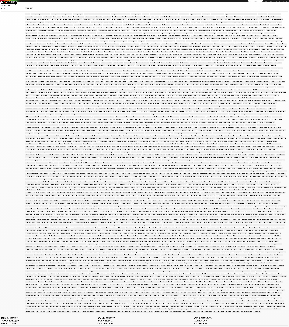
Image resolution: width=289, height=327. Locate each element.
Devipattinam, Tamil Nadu (276, 79)
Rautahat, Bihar (29, 246)
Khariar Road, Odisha (76, 149)
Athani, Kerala (51, 30)
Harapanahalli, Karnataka (55, 108)
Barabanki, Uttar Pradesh (187, 38)
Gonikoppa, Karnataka (98, 100)
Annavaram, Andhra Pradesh (178, 24)
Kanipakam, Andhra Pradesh (165, 135)
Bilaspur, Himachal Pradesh (267, 52)
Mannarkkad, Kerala (207, 179)
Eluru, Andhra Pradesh (102, 89)
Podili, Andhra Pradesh (31, 230)
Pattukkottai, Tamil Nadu (46, 222)
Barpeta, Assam (158, 41)
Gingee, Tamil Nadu (145, 98)
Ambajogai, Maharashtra (229, 19)
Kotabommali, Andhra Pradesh (118, 157)
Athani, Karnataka (59, 30)
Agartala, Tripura (206, 14)
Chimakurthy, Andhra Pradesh (189, 68)
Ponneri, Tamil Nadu (150, 230)
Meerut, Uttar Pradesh (88, 184)
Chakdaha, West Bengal (98, 60)
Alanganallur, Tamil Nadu (174, 16)
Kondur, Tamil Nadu (179, 154)
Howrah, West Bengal (105, 114)
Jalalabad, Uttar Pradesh (203, 119)
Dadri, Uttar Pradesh (186, 73)
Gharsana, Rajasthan (40, 98)
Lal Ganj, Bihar (81, 168)
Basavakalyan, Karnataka (238, 41)
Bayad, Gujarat (106, 43)
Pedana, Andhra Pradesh (167, 222)
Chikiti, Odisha (130, 68)
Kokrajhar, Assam (243, 152)
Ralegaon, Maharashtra (106, 241)
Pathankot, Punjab (236, 219)
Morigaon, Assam (194, 187)
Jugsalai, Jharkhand (56, 127)
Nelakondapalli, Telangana (225, 203)
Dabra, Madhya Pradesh (161, 73)
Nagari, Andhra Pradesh (97, 195)
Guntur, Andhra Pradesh (203, 103)
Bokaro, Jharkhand (187, 54)
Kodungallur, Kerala (201, 152)
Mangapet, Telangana (137, 179)
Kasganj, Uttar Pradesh (211, 141)
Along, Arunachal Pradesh (88, 19)
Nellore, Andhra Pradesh (264, 203)
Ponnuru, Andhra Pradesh (174, 230)
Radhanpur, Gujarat (144, 236)
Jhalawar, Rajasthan (145, 125)
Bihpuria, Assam (164, 52)
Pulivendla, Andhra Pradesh (163, 233)
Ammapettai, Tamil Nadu (96, 22)
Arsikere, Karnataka (135, 27)
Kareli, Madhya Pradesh (229, 138)
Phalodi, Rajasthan (39, 227)
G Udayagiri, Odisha (242, 100)
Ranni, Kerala (208, 244)
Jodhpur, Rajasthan (212, 125)
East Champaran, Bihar (31, 89)
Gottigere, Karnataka (186, 100)
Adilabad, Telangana (136, 14)
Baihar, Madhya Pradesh (269, 33)
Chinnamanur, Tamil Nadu (264, 68)
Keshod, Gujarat (90, 146)
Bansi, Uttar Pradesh (104, 38)
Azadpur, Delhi (41, 33)
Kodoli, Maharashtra (165, 152)
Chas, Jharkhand (193, 62)
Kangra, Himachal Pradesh (129, 135)
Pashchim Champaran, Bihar (157, 219)
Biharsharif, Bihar (156, 52)
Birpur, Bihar (66, 54)
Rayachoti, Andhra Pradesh (72, 246)
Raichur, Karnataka (237, 236)
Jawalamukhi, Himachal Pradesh (33, 125)
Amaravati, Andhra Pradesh (171, 19)
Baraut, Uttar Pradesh (246, 38)
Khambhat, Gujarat (189, 146)
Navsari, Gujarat (95, 203)
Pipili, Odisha (165, 227)
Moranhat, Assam (164, 187)
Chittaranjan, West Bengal (173, 70)
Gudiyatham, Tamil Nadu (31, 103)
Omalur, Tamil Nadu (193, 208)
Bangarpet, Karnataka (42, 38)
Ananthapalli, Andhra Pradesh (237, 22)
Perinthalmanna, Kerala (181, 225)
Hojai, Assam (202, 111)
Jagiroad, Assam (79, 119)
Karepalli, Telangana (255, 138)
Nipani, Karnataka (249, 206)
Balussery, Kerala (220, 35)
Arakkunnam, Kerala (253, 24)
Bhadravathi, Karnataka (174, 46)
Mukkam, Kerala (135, 190)
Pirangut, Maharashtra (186, 227)
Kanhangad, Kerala (140, 135)
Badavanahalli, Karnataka (77, 33)
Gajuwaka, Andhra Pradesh (240, 92)
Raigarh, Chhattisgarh (258, 236)
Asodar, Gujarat (258, 27)
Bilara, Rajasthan (244, 52)
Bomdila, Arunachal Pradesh (209, 54)
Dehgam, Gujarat (48, 79)
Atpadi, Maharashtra (81, 30)
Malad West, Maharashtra (259, 173)
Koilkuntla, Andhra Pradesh (225, 152)
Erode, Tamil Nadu (152, 89)
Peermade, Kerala (248, 222)
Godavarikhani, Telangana (229, 98)
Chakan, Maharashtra (87, 60)
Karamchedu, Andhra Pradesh (164, 138)
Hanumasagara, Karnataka (31, 108)
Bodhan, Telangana (144, 54)
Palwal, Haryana (103, 214)
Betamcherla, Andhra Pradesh (100, 46)
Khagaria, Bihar (107, 146)
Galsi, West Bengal (265, 92)
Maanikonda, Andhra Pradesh (64, 171)
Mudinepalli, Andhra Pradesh (89, 190)
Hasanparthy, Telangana (207, 108)
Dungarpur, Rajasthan (249, 87)
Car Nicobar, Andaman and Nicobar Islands (35, 60)
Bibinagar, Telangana (98, 52)
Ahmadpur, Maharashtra (241, 14)
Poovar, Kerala (210, 230)
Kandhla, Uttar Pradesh (67, 135)
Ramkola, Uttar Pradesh (262, 241)
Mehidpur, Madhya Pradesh (100, 184)
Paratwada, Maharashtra (265, 217)
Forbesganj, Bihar (114, 92)
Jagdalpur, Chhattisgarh (31, 119)
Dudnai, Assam (207, 87)
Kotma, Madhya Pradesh (274, 157)
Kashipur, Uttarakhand (222, 141)
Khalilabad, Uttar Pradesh (167, 146)
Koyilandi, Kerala (141, 160)
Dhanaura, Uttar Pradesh (88, 81)
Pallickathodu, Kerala (50, 214)
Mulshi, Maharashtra (223, 190)
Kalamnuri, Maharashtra (103, 130)
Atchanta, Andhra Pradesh (31, 30)
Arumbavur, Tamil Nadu (159, 27)
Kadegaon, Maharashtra (128, 127)
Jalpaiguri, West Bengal (31, 122)
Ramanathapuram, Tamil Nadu (168, 241)
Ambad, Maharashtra (190, 19)
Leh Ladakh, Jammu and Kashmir (170, 168)
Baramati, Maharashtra (200, 38)
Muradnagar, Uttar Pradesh (82, 192)
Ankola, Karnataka (166, 24)
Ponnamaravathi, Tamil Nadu (138, 230)
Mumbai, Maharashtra (256, 190)
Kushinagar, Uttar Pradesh (177, 165)
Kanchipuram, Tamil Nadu (31, 135)
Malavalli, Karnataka (281, 173)
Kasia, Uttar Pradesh (232, 141)
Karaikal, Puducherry (127, 138)
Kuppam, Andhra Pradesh (76, 165)
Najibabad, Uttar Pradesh (243, 195)
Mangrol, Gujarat (147, 179)
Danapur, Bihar (41, 76)
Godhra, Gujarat (249, 98)
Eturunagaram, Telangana (195, 89)
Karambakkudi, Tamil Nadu (151, 138)
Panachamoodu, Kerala (162, 214)
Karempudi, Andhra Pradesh (242, 138)
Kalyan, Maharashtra (74, 133)
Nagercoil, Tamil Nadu (170, 195)
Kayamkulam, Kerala (246, 144)
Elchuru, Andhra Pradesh (89, 89)
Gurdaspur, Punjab (237, 103)
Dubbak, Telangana (197, 87)
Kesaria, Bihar (83, 146)
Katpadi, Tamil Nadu (87, 144)
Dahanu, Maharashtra (197, 73)
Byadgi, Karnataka (243, 57)
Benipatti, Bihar (29, 46)
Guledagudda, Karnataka (128, 103)
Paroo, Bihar (131, 219)
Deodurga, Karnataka (94, 79)
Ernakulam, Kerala (143, 89)
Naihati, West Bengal (220, 195)
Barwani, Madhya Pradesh (226, 41)
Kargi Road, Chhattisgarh (266, 138)
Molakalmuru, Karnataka (129, 187)
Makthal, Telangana (231, 173)
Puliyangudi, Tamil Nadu (176, 233)
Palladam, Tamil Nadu (39, 214)
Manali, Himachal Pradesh (153, 176)
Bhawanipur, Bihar (85, 49)
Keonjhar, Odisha (50, 146)
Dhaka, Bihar (41, 81)
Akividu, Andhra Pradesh (105, 16)
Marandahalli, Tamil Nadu (31, 181)
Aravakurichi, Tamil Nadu (69, 27)
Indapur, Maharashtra (88, 116)
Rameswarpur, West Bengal (216, 241)
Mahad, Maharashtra (80, 173)
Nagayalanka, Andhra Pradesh (132, 195)
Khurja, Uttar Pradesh (229, 149)
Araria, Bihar (59, 27)
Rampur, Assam (82, 244)
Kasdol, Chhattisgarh (199, 141)
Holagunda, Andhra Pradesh (213, 111)
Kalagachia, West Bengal (69, 130)
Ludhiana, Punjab (41, 171)
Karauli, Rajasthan (219, 138)
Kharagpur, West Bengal (51, 149)
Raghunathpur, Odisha (184, 236)
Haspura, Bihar (242, 108)
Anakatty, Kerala (169, 22)
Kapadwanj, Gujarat (79, 138)
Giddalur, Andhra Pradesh (134, 98)
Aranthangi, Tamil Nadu (50, 27)
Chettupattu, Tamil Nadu (198, 65)
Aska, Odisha (250, 27)
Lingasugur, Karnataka (200, 168)
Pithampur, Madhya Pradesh (226, 227)
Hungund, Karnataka (155, 114)
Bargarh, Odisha (40, 41)
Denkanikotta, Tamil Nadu (82, 79)
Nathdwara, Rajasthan (276, 200)
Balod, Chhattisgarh (162, 35)
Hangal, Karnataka (242, 106)
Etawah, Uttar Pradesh (173, 89)
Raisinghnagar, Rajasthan (84, 238)
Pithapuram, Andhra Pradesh (240, 227)
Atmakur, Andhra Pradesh (70, 30)
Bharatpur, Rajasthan (261, 46)
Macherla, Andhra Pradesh (78, 171)
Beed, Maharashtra (144, 43)
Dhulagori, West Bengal (128, 84)
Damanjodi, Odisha (262, 73)
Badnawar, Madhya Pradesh (112, 33)
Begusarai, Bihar (164, 43)
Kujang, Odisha (106, 162)
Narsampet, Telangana (158, 200)
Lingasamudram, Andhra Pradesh (186, 168)
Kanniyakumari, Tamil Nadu (32, 138)
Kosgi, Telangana (74, 157)
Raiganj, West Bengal (247, 236)
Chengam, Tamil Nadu (44, 65)
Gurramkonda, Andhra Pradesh (259, 103)
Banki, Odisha (74, 38)
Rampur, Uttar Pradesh (72, 244)
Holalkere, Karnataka (225, 111)
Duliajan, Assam (214, 87)
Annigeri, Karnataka (190, 24)
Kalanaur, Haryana (114, 130)
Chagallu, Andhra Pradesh (75, 60)
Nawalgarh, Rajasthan (126, 203)
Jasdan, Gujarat (243, 122)
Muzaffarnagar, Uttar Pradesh (207, 192)
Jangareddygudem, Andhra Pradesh (179, 122)
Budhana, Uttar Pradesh (94, 57)
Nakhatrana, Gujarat (267, 195)
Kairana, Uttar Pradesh (253, 127)
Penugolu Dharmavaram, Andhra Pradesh (59, 225)
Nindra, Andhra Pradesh (238, 206)
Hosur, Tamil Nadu (95, 114)
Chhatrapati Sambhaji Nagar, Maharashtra (266, 65)
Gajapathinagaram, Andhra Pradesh (200, 92)
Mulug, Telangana (246, 190)
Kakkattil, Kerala (51, 130)
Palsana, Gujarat (84, 214)
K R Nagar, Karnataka (30, 162)
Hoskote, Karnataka (85, 114)
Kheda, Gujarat (151, 149)
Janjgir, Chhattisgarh (193, 122)
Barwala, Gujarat (215, 41)
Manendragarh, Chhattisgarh (64, 179)
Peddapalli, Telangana (223, 222)
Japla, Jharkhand (234, 122)
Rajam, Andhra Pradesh (142, 238)
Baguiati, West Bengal (222, 33)
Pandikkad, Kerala (44, 217)
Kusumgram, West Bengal (214, 165)
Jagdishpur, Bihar (41, 119)
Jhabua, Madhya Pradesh (118, 125)
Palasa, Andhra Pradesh (237, 211)
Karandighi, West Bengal (178, 138)
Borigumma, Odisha (266, 54)
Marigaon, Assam (88, 181)
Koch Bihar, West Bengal (107, 152)
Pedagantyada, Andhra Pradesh (138, 222)
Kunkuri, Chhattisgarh (275, 162)
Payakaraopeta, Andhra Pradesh (81, 222)
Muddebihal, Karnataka (31, 190)
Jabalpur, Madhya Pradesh (212, 116)
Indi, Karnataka (98, 116)
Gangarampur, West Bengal (136, 95)
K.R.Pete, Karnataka (53, 162)
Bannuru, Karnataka (94, 38)
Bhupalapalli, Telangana (50, 52)
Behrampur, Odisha (174, 43)
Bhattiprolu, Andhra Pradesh (41, 49)
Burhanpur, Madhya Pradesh (196, 57)
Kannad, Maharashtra (241, 135)
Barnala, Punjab (141, 41)
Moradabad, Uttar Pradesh (153, 187)
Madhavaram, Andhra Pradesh (167, 171)
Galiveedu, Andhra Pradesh (253, 92)
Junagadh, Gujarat (65, 127)
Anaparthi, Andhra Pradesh (265, 22)
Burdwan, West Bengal (183, 57)
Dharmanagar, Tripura (237, 81)
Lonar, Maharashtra (232, 168)
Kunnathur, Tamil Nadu (65, 165)
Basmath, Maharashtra (30, 43)
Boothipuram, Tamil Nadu (254, 54)
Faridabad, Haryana (239, 89)
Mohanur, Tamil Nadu (91, 187)
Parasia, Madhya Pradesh (253, 217)
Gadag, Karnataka (123, 92)
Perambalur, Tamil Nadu (114, 225)
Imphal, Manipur (78, 116)
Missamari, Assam (275, 184)
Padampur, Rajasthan (269, 208)
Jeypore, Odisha (108, 125)
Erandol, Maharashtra (122, 89)
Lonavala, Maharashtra (243, 168)
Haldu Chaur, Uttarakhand (142, 106)
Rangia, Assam (154, 244)
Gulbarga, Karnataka (116, 103)
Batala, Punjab (71, 43)
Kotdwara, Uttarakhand (146, 157)
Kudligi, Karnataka (98, 162)
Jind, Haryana (194, 125)
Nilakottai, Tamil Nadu (175, 206)
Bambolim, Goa (228, 35)
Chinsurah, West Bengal (31, 70)
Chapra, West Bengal (155, 62)
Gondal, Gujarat (77, 100)
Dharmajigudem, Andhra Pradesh (223, 81)
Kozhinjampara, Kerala (188, 160)
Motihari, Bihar (241, 187)
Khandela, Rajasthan (256, 146)
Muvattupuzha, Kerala (195, 192)
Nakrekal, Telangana (30, 198)
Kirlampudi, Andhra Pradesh (32, 152)
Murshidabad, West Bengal (137, 192)
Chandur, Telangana (95, 62)
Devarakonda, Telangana (204, 79)
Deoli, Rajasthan (124, 79)
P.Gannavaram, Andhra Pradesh (278, 225)
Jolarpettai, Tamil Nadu (250, 125)
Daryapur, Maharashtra (173, 76)
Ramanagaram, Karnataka (154, 241)
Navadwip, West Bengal (60, 203)
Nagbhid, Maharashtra (146, 195)
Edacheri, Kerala (40, 89)
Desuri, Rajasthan (156, 79)
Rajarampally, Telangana (195, 238)
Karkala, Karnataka (77, 141)
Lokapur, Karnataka (222, 168)
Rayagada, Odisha (97, 246)
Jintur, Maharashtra (202, 125)
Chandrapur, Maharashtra (83, 62)
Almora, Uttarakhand (76, 19)
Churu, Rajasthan (274, 70)
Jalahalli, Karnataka (169, 119)
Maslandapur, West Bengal (155, 181)
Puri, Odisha (28, 236)
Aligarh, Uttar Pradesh (249, 16)
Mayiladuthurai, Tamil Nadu (275, 181)
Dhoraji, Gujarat (99, 84)
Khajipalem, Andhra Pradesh (140, 146)
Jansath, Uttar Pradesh (213, 122)
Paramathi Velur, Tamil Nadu (227, 217)
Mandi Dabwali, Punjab (255, 176)
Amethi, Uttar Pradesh (60, 22)
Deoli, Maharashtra (115, 79)
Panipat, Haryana (95, 217)
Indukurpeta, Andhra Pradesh (121, 116)
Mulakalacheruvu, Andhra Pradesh (179, 190)
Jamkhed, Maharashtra (75, 122)
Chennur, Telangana (88, 65)
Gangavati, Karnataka (148, 95)
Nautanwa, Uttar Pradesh (47, 203)
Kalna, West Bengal (273, 130)
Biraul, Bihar (37, 54)
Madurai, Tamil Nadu (282, 171)
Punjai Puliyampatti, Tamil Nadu (239, 233)
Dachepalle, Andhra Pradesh (174, 73)
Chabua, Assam (49, 60)
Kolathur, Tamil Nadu (30, 154)
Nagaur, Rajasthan (120, 195)
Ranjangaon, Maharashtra (197, 244)
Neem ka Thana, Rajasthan (187, 203)
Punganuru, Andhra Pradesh (225, 233)
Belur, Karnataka (260, 43)
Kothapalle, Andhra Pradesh (209, 157)
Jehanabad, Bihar (71, 125)
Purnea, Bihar (35, 236)
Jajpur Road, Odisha (147, 119)
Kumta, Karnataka (190, 162)
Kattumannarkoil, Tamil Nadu (147, 144)
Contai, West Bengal (42, 73)
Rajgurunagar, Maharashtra (267, 238)
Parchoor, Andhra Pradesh (43, 219)
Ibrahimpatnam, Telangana (263, 114)
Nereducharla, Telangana (64, 206)
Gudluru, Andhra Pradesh (58, 103)
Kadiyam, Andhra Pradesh (171, 127)
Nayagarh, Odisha (157, 203)
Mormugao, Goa (212, 187)
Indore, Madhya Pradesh (108, 116)
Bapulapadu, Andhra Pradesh (174, 38)
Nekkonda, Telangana (213, 203)
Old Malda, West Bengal (166, 208)
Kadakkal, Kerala (93, 127)
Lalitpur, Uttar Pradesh (101, 168)
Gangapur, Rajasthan (112, 95)
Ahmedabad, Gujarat (252, 14)
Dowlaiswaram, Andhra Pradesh (155, 87)
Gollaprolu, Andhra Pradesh (55, 100)
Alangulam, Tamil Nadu (210, 16)
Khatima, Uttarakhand (132, 149)
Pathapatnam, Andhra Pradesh (248, 219)
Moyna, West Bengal (268, 187)
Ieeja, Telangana (69, 116)
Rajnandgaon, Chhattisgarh (45, 241)
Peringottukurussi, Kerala (168, 225)
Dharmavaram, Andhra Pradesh (263, 81)
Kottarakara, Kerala (56, 160)
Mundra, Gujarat (50, 192)
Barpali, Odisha (149, 41)
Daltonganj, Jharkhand (231, 73)
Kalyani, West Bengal (100, 133)
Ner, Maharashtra (44, 206)
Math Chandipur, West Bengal (191, 181)
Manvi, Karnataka (252, 179)
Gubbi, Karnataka (222, 100)
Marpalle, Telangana (122, 181)
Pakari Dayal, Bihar (96, 211)
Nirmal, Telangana (282, 206)
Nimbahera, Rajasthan (215, 206)
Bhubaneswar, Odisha (279, 49)
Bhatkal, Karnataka (30, 49)
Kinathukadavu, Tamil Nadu (252, 149)
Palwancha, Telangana (113, 214)
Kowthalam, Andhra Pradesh (129, 160)
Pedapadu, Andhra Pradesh (197, 222)
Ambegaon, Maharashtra (265, 19)
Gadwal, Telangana (186, 92)
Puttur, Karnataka (88, 236)
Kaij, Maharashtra (230, 127)
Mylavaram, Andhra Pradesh (245, 192)
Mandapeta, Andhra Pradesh (229, 176)
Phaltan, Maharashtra (49, 227)
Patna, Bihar (28, 222)
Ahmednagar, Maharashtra (274, 14)
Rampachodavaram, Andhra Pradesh (58, 244)
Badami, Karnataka (66, 33)
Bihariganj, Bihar (147, 52)
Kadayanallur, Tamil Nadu (116, 127)
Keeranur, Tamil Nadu (267, 144)
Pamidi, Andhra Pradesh (138, 214)
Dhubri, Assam (118, 84)
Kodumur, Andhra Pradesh (189, 152)
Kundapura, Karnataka (226, 162)
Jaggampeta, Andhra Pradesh (67, 119)
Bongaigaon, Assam (243, 54)
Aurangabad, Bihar (193, 30)
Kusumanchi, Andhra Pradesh (200, 165)
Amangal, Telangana (158, 19)
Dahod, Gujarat (207, 73)
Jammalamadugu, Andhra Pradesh (88, 122)
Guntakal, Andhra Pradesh (190, 103)
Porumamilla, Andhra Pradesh (250, 230)
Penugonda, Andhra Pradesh (76, 225)
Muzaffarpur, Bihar (220, 192)
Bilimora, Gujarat (29, 54)
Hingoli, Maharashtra (143, 111)
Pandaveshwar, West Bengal (237, 214)
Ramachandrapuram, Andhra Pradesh (138, 241)
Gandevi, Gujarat (44, 95)
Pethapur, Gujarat (257, 225)
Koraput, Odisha (260, 154)
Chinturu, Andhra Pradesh (69, 70)
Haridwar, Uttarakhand (100, 108)
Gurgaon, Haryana (247, 103)
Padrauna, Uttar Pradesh (51, 211)
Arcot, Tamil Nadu (80, 27)
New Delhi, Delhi (75, 206)
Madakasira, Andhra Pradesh (107, 171)
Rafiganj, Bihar (166, 236)
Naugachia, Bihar (37, 203)
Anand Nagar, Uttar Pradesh (223, 22)
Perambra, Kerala (125, 225)
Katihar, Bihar (67, 144)
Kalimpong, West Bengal (185, 130)
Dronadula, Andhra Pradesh (186, 87)
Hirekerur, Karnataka (169, 111)
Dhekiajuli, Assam (50, 84)
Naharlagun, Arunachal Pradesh (194, 195)
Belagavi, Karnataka (184, 43)
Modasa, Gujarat (41, 187)
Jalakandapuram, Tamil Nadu (181, 119)
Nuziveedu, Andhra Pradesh (140, 208)
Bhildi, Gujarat (129, 49)
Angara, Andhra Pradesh (108, 24)
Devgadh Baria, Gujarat (254, 79)
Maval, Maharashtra (244, 181)
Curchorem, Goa (134, 73)
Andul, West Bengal (79, 24)
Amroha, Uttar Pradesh (137, 22)
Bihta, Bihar (172, 52)
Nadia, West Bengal (30, 195)
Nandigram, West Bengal (222, 198)
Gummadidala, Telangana (141, 103)
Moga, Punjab (50, 187)
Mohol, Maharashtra (102, 187)
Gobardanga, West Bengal (181, 98)
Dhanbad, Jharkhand (99, 81)
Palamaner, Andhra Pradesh (181, 211)
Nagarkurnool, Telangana (109, 195)
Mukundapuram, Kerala (165, 190)
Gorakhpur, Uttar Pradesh (154, 100)
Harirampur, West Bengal (153, 108)
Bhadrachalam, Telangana (152, 46)
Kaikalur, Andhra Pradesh (241, 127)
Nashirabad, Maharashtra (243, 200)
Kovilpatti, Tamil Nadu (105, 160)
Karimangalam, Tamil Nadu (280, 138)
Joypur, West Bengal (45, 127)
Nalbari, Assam (39, 198)
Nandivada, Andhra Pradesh (250, 198)
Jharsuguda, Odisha (174, 125)
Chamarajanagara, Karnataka (193, 60)
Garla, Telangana (235, 95)
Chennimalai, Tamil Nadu (76, 65)
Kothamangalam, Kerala (196, 157)
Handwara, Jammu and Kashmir (230, 106)
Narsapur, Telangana (181, 200)
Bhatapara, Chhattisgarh (281, 46)
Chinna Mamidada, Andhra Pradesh (233, 68)
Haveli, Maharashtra (43, 111)
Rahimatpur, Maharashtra (206, 236)
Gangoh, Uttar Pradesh (160, 95)
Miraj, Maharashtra (241, 184)
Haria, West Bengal (90, 108)
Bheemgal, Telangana (95, 49)
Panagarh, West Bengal (174, 214)
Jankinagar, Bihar (202, 122)
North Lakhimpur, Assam (103, 208)
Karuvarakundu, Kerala (154, 141)
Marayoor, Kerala (42, 181)
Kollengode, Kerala (110, 154)
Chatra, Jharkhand (202, 62)
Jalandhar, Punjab (214, 119)
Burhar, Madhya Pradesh (209, 57)
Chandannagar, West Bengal (218, 60)
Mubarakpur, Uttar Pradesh (280, 187)
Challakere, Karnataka (167, 60)
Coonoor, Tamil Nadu (66, 73)
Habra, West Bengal (89, 106)
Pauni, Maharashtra (58, 222)
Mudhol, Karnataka (41, 190)
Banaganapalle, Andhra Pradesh (253, 35)
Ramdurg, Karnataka (204, 241)
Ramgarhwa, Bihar (251, 241)
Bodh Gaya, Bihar (153, 54)
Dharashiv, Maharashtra (172, 81)
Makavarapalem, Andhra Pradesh (207, 173)
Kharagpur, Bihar (40, 149)
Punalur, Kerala (204, 233)
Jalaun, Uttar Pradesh (224, 119)
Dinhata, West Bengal (255, 84)
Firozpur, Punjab (104, 92)
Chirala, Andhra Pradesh (116, 70)
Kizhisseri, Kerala (78, 152)
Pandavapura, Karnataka (224, 214)
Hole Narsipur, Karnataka (237, 111)
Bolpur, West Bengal (197, 54)
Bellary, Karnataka (218, 43)
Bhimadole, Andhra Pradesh (159, 49)
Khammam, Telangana (211, 146)
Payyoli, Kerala (103, 222)
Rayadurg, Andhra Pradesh (86, 246)
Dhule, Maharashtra (139, 84)
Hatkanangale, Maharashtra (32, 111)
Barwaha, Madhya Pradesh (204, 41)
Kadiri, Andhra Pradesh (159, 127)
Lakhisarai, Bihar (277, 165)
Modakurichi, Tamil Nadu (31, 187)
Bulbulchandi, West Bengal (129, 57)
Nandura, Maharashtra (262, 198)
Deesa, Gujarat (29, 79)
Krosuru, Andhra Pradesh (42, 162)
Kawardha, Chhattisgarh (235, 144)
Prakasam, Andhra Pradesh (32, 233)
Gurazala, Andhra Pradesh (226, 103)
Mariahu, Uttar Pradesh (70, 181)
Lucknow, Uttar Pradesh (31, 171)
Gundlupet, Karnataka (178, 103)
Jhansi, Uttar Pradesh (164, 125)
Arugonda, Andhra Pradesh (147, 27)
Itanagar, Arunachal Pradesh (186, 116)
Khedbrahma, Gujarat (161, 149)
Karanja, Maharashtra (190, 138)
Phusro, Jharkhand (75, 227)
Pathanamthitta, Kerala (214, 219)
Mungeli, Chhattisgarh (60, 192)
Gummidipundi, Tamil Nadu (154, 103)
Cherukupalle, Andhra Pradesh (164, 65)
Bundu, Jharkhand (160, 57)
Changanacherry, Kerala (106, 62)
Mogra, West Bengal (72, 187)
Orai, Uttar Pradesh (225, 208)
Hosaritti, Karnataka (40, 114)
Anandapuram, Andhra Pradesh (208, 22)
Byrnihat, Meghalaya (262, 57)
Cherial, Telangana (121, 65)
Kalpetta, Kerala (29, 133)
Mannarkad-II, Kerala (197, 179)
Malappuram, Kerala (270, 173)
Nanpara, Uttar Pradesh (55, 200)
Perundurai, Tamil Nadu (247, 225)
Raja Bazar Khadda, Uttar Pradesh (99, 238)
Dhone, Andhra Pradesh (88, 84)
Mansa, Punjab (225, 179)
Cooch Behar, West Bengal (54, 73)
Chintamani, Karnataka (57, 70)
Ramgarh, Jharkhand (241, 241)
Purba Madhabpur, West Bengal (274, 233)
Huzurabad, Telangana (211, 114)
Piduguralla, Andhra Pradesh (87, 227)
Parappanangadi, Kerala (240, 217)
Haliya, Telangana (165, 106)
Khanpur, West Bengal (30, 149)
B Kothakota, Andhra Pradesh (102, 54)
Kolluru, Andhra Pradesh (121, 154)
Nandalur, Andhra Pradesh (157, 198)
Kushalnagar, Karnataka (164, 165)
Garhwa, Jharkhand (216, 95)
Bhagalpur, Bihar (197, 46)
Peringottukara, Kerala (156, 225)
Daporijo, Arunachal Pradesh (92, 76)
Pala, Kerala (113, 211)
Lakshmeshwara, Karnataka (59, 168)
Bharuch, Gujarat (270, 46)
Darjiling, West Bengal (115, 76)
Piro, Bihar (203, 227)
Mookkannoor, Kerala (141, 187)
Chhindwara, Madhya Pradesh (58, 68)
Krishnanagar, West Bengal (264, 160)
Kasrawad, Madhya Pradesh (259, 141)
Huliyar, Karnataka (135, 114)
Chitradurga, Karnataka (161, 70)
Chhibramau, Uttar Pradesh (44, 68)
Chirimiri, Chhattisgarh (149, 70)
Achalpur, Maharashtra (66, 14)
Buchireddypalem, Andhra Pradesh (68, 57)
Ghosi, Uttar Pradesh (107, 98)
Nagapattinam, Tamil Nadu (71, 195)
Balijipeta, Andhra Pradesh (140, 35)
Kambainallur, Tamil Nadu (196, 133)
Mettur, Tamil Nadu (206, 184)
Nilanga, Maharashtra (194, 206)
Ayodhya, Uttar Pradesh (271, 30)
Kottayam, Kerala (66, 160)
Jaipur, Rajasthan (119, 119)
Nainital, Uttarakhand (231, 195)
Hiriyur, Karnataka (180, 111)
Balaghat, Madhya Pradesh (76, 35)
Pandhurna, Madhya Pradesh (32, 217)
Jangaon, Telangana (165, 122)
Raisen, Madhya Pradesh (72, 238)
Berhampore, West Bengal (61, 46)
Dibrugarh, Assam (194, 84)
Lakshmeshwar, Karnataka (45, 168)
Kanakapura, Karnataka (260, 133)
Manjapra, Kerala (156, 179)
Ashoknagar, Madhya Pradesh (206, 27)
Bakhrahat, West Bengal (63, 35)
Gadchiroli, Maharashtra (148, 92)
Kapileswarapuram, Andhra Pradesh (93, 138)
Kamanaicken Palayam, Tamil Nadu (153, 133)
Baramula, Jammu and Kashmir (213, 38)
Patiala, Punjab (282, 219)
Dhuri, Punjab (170, 84)
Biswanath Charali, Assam (88, 54)
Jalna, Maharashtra (269, 119)
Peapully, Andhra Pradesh (113, 222)
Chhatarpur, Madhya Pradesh (249, 65)
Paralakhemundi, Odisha (202, 217)
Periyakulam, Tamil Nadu (192, 225)
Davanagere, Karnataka (265, 76)
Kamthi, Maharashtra (237, 133)
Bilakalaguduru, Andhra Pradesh (232, 52)
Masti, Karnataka (166, 181)
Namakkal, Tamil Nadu (98, 198)
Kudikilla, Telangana (87, 162)
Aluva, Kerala (99, 19)
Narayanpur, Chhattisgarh (126, 200)
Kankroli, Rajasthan (231, 135)
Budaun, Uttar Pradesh (83, 57)
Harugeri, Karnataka (186, 108)
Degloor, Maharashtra (38, 79)
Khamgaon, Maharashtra (199, 146)
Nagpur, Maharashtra (180, 195)
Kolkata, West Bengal (71, 154)
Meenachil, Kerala (77, 184)
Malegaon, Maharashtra (53, 176)
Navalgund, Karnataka (72, 203)
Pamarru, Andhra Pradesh (125, 214)
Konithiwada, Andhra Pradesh (192, 154)
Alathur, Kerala (229, 16)
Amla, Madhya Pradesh (85, 22)
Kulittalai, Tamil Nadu (137, 162)
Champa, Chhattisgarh (206, 60)
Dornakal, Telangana (141, 87)
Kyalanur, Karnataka (247, 165)
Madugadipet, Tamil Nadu (256, 171)
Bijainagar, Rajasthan (180, 52)
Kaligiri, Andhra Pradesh (160, 130)
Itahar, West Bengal (174, 116)
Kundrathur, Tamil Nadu (254, 162)
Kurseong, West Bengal (120, 165)
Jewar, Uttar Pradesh (98, 125)
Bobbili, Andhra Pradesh (124, 54)
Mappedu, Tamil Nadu (263, 179)
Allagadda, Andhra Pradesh (274, 16)
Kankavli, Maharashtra (196, 135)
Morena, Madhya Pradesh (183, 187)
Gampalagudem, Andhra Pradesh (278, 92)
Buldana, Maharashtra (142, 57)
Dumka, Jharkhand (224, 87)
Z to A (31, 8)
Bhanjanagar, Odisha (237, 46)
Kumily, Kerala (182, 162)
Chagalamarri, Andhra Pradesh (61, 60)
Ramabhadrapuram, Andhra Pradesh (121, 241)
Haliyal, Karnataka (175, 106)
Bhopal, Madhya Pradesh (267, 49)
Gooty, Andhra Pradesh (109, 100)
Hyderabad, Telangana (234, 114)
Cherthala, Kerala (151, 65)
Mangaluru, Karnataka (112, 179)
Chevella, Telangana (209, 65)
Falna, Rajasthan (229, 89)
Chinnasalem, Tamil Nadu (277, 68)
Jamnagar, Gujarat (127, 122)
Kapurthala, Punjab (107, 138)
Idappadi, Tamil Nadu (45, 116)
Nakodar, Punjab (277, 195)
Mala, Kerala (249, 173)
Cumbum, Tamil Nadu (103, 73)
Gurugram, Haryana (272, 103)
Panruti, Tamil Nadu (124, 217)
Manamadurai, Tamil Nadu (167, 176)
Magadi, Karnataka (44, 173)
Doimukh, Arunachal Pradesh (63, 87)
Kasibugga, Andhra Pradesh (245, 141)
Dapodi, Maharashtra (80, 76)
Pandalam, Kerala (214, 214)
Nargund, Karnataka (137, 200)
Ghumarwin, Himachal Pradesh (120, 98)
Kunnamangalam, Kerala (31, 165)
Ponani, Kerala (98, 230)
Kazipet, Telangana (257, 144)
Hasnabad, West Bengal (232, 108)
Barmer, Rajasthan (132, 41)
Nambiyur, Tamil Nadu (110, 198)
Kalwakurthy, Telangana (53, 133)
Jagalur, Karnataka (255, 116)
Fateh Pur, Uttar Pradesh (53, 92)
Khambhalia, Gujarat (178, 146)
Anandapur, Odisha (196, 22)
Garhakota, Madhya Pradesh (204, 95)
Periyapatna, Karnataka (205, 225)
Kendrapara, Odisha (41, 146)
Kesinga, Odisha (99, 146)
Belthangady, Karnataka (238, 43)
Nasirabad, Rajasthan (254, 200)
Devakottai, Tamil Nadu (192, 79)
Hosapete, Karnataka (30, 114)
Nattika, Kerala (29, 203)
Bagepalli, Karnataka (177, 33)
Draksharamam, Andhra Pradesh (171, 87)
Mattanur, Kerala (224, 181)
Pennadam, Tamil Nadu (31, 225)
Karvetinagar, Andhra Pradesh (167, 141)
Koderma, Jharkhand (155, 152)
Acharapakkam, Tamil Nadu (104, 14)
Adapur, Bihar (114, 14)
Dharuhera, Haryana (30, 84)
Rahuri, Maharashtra (218, 236)
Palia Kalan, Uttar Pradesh (268, 211)
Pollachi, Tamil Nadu (79, 230)
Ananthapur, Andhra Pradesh (251, 22)
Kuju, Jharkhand (115, 162)
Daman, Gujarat (241, 73)
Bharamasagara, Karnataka (249, 46)
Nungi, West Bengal (114, 208)
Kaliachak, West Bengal (124, 130)
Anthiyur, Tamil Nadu (210, 24)
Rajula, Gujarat (96, 241)
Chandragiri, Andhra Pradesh (56, 62)
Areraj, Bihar (88, 27)
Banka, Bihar (66, 38)
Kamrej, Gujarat (228, 133)
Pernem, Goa (226, 225)
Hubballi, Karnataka (116, 114)
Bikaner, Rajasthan (211, 52)
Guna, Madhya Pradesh (167, 103)
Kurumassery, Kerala (153, 165)
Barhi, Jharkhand (87, 41)
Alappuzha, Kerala (221, 16)
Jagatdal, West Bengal (265, 116)
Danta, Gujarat (71, 76)
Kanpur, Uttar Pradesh (52, 138)
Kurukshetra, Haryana (142, 165)
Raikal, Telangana (268, 236)
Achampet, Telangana (78, 14)
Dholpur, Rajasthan (78, 84)
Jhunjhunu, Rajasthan (184, 125)
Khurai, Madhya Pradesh (209, 149)
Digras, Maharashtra (214, 84)
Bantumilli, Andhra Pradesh (138, 38)
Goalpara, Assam (170, 98)
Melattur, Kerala (131, 184)
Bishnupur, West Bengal (76, 54)
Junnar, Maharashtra (84, 127)
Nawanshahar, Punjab (137, 203)
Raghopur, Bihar (174, 236)
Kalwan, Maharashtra (64, 133)
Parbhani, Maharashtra (31, 219)
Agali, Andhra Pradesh (184, 14)
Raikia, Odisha (277, 236)
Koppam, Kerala (251, 154)
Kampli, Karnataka (207, 133)
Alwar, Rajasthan (106, 19)
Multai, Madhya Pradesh (234, 190)
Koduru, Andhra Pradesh (212, 152)
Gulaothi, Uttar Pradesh (106, 103)
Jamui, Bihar (156, 122)
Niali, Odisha (128, 206)
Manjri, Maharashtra (174, 179)
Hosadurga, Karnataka (280, 111)
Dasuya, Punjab (202, 76)
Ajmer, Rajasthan (57, 16)
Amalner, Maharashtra (147, 19)
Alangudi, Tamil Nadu (198, 16)
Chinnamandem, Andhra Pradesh (250, 68)
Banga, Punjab (274, 35)
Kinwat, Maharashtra (273, 149)
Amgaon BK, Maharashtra (72, 22)
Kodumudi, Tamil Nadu (177, 152)
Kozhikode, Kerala (177, 160)
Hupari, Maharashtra (175, 114)
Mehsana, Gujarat (122, 184)
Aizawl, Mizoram (38, 16)
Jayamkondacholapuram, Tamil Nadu (49, 125)
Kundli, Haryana (244, 162)
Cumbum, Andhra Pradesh (115, 73)
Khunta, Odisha (199, 149)
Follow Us (277, 1)
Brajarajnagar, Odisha (54, 57)
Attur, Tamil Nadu (154, 30)
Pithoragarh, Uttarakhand (264, 227)
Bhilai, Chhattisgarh (121, 49)
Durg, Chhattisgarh (260, 87)
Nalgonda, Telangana (49, 198)
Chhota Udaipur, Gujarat (72, 68)
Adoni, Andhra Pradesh (155, 14)
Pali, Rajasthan (258, 211)
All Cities (28, 14)
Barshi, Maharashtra (180, 41)
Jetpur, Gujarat (89, 125)
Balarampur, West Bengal (97, 35)
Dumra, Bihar (232, 87)
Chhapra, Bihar (229, 65)
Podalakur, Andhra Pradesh (278, 227)
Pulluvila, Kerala (187, 233)
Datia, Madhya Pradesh (212, 76)
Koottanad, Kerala (211, 154)
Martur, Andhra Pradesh (134, 181)
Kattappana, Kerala (135, 144)
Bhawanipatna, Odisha (75, 49)
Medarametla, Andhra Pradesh (42, 184)
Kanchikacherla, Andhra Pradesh (273, 133)
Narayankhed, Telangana (113, 200)
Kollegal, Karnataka (100, 154)
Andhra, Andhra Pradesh (56, 24)
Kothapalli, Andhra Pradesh (223, 157)
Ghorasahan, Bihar (97, 98)
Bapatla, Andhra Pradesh (160, 38)
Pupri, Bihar (250, 233)
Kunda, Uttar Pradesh (214, 162)
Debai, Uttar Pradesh (277, 76)
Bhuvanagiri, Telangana (74, 52)
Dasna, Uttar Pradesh (192, 76)
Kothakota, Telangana (185, 157)
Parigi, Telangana (74, 219)
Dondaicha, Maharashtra (98, 87)
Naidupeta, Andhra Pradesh (209, 195)
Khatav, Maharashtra (121, 149)
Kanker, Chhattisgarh (206, 135)
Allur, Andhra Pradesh (57, 19)
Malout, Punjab (134, 176)
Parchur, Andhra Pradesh (55, 219)
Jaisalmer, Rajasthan (129, 119)
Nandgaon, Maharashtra (195, 198)
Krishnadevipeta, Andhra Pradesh (224, 160)
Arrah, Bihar (126, 27)
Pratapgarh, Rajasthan (65, 233)
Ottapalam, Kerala (248, 208)
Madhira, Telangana (189, 171)
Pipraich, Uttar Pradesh (175, 227)
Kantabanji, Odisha (63, 138)
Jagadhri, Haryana (246, 116)
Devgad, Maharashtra (242, 79)
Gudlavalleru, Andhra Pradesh (44, 103)
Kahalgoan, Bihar (221, 127)
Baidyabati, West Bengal (257, 33)
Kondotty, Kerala (170, 154)
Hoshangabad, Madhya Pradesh (62, 114)
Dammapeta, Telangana (273, 73)
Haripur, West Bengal (142, 108)
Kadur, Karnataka (202, 127)
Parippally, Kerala (104, 219)
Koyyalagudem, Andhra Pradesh (153, 160)
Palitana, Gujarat (29, 214)
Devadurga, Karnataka (180, 79)
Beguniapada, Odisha (155, 43)
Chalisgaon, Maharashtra (154, 60)
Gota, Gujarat (177, 100)
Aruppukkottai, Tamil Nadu (172, 27)
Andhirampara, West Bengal (43, 24)
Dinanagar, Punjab (234, 84)
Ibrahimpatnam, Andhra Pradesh (248, 114)
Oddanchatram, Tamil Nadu (154, 208)
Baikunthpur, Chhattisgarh (31, 35)
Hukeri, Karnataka (126, 114)
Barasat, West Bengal (235, 38)
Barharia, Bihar (68, 41)
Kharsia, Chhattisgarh (87, 149)
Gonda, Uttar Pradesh (67, 100)
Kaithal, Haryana (263, 127)
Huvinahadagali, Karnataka (198, 114)
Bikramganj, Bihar (220, 52)
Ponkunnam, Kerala (126, 230)
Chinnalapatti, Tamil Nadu (218, 68)
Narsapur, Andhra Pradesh (170, 200)
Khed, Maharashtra (142, 149)
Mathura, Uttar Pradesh (205, 181)
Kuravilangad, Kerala (96, 165)
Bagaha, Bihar (146, 33)
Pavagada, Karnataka (68, 222)
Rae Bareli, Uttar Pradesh (155, 236)
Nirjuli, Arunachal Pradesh (271, 206)
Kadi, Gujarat (138, 127)
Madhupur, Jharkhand (220, 171)
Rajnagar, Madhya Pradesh (31, 241)
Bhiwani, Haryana (218, 49)
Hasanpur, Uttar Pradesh (219, 108)
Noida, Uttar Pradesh (57, 208)
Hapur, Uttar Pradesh (43, 108)
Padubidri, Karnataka (62, 211)
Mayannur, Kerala (263, 181)
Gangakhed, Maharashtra (76, 95)
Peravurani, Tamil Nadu (145, 225)
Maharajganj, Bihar (103, 173)
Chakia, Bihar (108, 60)
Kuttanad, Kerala (225, 165)
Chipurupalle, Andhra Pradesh (93, 70)
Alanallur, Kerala (163, 16)
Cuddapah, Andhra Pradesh (91, 73)
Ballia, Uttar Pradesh (151, 35)
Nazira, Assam (165, 203)
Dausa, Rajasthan (242, 76)
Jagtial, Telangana (97, 119)
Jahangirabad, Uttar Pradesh (108, 119)
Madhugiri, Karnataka (209, 171)
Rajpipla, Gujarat (56, 241)
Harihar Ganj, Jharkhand (122, 108)
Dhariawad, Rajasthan (183, 81)
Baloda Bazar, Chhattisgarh (174, 35)
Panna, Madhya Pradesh (113, 217)
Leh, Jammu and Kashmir (156, 168)
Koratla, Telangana (281, 154)
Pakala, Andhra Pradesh (85, 211)
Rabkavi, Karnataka (121, 236)
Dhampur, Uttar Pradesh (64, 81)
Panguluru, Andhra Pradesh (84, 217)
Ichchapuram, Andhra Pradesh (32, 116)
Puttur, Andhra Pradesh (99, 236)
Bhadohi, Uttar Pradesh (140, 46)
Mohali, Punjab (82, 187)
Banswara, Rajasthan (125, 38)
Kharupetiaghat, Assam (99, 149)
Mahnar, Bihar (162, 173)
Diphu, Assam (265, 84)
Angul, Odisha (119, 24)
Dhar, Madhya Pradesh (132, 81)
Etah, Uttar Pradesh (162, 89)
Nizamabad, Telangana (31, 208)
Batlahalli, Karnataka (89, 43)
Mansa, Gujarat (233, 179)
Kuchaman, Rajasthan (63, 162)
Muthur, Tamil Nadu (184, 192)
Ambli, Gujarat (41, 22)
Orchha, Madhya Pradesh (236, 208)
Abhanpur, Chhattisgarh (36, 14)
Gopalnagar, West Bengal (130, 100)
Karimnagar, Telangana (40, 141)
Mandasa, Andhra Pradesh (243, 176)
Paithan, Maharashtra (73, 211)
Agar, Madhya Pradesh (195, 14)
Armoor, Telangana (118, 27)
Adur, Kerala (164, 14)
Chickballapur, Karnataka (84, 68)
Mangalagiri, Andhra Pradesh (78, 179)
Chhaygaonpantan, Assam (31, 68)
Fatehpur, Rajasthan (42, 92)
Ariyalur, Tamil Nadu (97, 27)
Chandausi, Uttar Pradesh (244, 60)
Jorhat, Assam (260, 125)
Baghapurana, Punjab (188, 33)
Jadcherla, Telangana (224, 116)
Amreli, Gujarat (118, 22)
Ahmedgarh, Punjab (262, 14)
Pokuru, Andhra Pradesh (54, 230)
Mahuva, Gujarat (186, 173)
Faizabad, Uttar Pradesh (207, 89)
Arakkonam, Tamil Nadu (242, 24)
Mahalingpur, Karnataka (92, 173)
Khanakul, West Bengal (223, 146)
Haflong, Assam (98, 106)
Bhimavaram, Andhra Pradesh (173, 49)
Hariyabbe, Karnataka (165, 108)
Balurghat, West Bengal (209, 35)
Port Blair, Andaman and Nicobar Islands (233, 230)
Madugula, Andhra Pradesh (270, 171)
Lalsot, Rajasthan (111, 168)
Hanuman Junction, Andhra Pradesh (268, 106)
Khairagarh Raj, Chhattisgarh (126, 146)
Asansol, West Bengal (193, 27)
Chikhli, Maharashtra (121, 68)
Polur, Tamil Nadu (89, 230)
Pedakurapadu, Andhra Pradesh (154, 222)
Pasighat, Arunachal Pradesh (171, 219)
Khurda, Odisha (219, 149)
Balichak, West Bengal (127, 35)
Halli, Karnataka (183, 106)
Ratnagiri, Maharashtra (276, 244)
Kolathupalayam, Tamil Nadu (278, 152)
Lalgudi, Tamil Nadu (90, 168)
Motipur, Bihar (259, 187)
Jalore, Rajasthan (278, 119)
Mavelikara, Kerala (254, 181)
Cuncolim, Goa (126, 73)
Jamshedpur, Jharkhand (138, 122)
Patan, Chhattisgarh (191, 219)
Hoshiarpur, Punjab (75, 114)
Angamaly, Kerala (98, 24)
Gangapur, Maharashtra (123, 95)
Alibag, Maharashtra (238, 16)
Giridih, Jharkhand (155, 98)
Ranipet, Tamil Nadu (186, 244)
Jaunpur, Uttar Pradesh (269, 122)
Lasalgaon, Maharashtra (134, 168)
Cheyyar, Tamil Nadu (220, 65)
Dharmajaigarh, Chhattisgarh (208, 81)
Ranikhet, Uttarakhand (175, 244)
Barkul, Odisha (124, 41)
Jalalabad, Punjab (193, 119)
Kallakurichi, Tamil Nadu (230, 130)
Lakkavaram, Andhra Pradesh (32, 168)
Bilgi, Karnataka (278, 52)
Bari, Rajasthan (95, 41)
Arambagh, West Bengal (276, 24)
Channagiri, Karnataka (118, 62)
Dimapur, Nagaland (224, 84)
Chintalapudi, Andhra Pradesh (44, 70)
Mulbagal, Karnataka (192, 190)
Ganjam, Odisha (178, 95)
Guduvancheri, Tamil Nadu (83, 103)
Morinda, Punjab (203, 187)
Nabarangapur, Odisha (280, 192)
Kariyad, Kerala (50, 141)
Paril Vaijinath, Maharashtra (93, 219)
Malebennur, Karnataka (41, 176)
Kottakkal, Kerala (47, 160)
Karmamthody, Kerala (102, 141)
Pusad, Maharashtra (55, 236)
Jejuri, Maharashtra (80, 125)
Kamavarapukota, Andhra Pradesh (181, 133)
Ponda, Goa (105, 230)
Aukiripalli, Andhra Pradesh (166, 30)
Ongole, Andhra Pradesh (204, 208)
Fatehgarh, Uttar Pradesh (269, 89)
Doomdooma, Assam (122, 87)
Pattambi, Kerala (36, 222)
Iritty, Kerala (154, 116)
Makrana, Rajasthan (221, 173)
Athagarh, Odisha (42, 30)
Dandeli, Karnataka (50, 76)
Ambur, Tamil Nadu (50, 22)
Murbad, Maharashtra (105, 192)
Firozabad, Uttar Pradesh (94, 92)
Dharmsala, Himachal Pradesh (278, 81)
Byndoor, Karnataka (252, 57)
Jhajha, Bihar (128, 125)
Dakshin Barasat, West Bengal (218, 73)
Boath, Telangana (114, 54)
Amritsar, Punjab (127, 22)
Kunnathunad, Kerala (53, 165)
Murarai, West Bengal (94, 192)
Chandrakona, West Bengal (71, 62)
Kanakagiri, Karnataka (248, 133)
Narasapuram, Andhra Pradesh (84, 200)
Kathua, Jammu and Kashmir (45, 144)
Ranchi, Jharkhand (121, 244)
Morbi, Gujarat (173, 187)
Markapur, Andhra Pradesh (111, 181)
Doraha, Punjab (132, 87)
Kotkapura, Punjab (263, 157)
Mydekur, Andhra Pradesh (231, 192)
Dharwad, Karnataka (40, 84)
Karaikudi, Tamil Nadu (138, 138)
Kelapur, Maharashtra (30, 146)
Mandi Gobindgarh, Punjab (268, 176)
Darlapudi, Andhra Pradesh (127, 76)
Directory (266, 1)
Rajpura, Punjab (77, 241)
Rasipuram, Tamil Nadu (229, 244)
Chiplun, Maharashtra (81, 70)
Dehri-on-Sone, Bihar (70, 79)
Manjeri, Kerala (165, 179)
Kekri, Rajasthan (277, 144)
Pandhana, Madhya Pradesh (251, 214)
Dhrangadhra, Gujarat (108, 84)
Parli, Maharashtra (123, 219)
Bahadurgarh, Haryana (233, 33)
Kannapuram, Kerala (266, 135)
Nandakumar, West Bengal (144, 198)
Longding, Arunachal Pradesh (255, 168)
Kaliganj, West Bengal (149, 130)
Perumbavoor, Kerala (235, 225)
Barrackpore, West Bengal (169, 41)
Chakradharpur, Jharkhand (118, 60)
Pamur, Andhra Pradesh (150, 214)
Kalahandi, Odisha (81, 130)
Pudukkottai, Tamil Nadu (116, 233)
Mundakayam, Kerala (30, 192)
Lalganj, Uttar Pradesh (71, 168)
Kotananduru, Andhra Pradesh (132, 157)
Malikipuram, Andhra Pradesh (76, 176)
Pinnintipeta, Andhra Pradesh (141, 227)
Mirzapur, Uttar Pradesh (264, 184)
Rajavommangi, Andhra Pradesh (221, 238)
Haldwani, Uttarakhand (155, 106)
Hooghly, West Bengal (269, 111)
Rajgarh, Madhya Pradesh (254, 238)
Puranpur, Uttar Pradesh (260, 233)
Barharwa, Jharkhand (77, 41)
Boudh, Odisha (45, 57)
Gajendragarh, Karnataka (226, 92)
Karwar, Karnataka (180, 141)
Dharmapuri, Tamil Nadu (249, 81)
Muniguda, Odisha (71, 192)
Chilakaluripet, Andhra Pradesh (167, 68)
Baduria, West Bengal (124, 33)
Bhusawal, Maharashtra (62, 52)
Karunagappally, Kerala (133, 141)
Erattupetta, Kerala (133, 89)
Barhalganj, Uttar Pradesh (58, 41)
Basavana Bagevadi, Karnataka (252, 41)
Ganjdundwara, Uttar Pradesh (189, 95)
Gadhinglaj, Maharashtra (160, 92)
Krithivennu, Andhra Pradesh (278, 160)
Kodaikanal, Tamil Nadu (136, 152)
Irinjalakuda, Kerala (146, 116)
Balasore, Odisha (108, 35)
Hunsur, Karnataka (165, 114)
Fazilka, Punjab (71, 92)
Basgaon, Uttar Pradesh (266, 41)
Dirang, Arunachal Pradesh (275, 84)
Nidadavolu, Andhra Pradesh (151, 206)
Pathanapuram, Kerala (225, 219)
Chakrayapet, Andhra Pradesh (131, 60)
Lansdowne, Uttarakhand (122, 168)
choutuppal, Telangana (264, 70)
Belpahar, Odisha (227, 43)
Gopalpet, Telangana (142, 100)
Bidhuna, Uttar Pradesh (137, 52)
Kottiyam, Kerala (82, 160)
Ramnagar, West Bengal (31, 244)
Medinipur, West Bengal (66, 184)
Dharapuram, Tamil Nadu (159, 81)
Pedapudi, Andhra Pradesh (210, 222)
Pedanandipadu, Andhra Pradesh (182, 222)
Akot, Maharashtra (146, 16)
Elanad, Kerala (79, 89)
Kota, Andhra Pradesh (96, 157)
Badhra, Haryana (100, 33)
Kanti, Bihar (71, 138)
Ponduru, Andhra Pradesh (115, 230)
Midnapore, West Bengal (229, 184)
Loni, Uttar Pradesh (268, 168)
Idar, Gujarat (54, 116)
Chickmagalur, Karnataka (96, 68)
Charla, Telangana (184, 62)
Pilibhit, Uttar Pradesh (120, 227)
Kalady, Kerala (59, 130)
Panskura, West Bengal (149, 217)
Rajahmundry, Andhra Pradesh (115, 238)
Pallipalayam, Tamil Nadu (62, 214)
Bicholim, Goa (118, 52)
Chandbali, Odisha (256, 60)
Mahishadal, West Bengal (151, 173)
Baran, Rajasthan (225, 38)
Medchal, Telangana (55, 184)
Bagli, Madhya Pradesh (200, 33)
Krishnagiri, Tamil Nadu (252, 160)
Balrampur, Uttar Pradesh (196, 35)
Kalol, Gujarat (282, 130)
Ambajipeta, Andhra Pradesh (216, 19)
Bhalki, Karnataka (215, 46)
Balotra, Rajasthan (186, 35)
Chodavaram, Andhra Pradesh (230, 70)
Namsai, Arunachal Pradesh (130, 198)
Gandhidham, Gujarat (54, 95)
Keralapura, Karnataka (61, 146)
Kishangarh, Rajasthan (53, 152)
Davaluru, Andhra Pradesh (253, 76)
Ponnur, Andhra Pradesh (162, 230)
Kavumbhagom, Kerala (224, 144)
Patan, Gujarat (182, 219)
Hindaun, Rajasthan (107, 111)
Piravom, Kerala (196, 227)
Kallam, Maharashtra (241, 130)
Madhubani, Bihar (199, 171)
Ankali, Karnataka (146, 24)
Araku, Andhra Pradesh (264, 24)
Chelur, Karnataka (278, 62)
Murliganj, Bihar (126, 192)
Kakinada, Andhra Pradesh (40, 130)
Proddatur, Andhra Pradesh (91, 233)
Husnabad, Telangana (186, 114)
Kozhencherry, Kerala (167, 160)
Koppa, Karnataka (233, 154)
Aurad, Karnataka (183, 30)
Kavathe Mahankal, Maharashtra (184, 144)
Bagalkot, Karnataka (155, 33)
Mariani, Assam (80, 181)
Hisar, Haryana (188, 111)
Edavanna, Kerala (57, 89)
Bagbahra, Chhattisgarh (166, 33)
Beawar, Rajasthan (135, 43)
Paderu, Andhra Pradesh (31, 211)
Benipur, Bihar (37, 46)
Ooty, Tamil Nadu (215, 208)
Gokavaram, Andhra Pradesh (32, 100)
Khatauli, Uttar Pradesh (110, 149)
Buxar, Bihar (234, 57)
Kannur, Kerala (42, 138)
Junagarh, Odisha (74, 127)
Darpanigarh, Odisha (139, 76)
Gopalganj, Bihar (119, 100)
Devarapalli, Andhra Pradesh (217, 79)
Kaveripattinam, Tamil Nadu (199, 144)
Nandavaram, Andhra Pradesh (171, 198)
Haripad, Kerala (132, 108)
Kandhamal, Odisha (56, 135)
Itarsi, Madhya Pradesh (199, 116)
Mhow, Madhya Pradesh (217, 184)
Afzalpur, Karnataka (173, 14)
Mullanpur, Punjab (214, 190)
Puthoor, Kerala (80, 236)
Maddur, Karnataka (144, 171)
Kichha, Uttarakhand (240, 149)
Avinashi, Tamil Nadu (244, 30)
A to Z (27, 8)
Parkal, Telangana (114, 219)
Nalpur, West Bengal (87, 198)
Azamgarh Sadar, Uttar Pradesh (53, 33)
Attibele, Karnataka (125, 30)
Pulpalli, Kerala (195, 233)
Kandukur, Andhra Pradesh (79, 135)
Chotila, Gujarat (254, 70)
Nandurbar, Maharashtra (274, 198)
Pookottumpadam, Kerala (199, 230)
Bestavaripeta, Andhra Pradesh (85, 46)
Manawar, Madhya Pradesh (204, 176)
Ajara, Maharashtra (48, 16)
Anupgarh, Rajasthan (220, 24)
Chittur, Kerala (219, 70)
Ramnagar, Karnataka (273, 241)
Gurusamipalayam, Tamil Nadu (32, 106)
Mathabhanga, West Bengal (177, 181)
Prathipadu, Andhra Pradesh (77, 233)
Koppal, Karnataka (242, 154)
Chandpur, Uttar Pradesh (43, 62)
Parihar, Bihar (82, 219)
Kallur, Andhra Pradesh (253, 130)
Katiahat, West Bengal (57, 144)
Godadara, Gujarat (218, 98)
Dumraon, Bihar (240, 87)
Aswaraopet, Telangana (280, 27)
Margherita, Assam (59, 181)
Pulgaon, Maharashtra (151, 233)
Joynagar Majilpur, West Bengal (33, 127)
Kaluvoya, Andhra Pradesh (40, 133)
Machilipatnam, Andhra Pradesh (93, 171)
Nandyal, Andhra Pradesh (31, 200)
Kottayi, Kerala (74, 160)
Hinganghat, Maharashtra (132, 111)
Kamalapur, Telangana (123, 133)
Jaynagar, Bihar (62, 125)
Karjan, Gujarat (58, 141)
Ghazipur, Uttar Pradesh (86, 98)
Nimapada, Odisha (205, 206)
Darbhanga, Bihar (104, 76)
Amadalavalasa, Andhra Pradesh (119, 19)
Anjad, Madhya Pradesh (129, 24)
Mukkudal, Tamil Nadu (145, 190)
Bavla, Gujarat (98, 43)
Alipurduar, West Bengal (261, 16)
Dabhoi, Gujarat (151, 73)
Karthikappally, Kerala (121, 141)
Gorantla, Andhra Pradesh (167, 100)
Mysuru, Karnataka (270, 192)
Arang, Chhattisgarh (30, 27)
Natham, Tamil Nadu (265, 200)
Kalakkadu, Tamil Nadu (91, 130)
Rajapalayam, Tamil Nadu (183, 238)
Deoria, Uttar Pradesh (146, 79)
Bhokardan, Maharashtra (254, 49)
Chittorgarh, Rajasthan (209, 70)
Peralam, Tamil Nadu (103, 225)
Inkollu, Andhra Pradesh (135, 116)
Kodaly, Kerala (146, 152)
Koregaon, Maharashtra (41, 157)
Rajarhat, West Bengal (207, 238)
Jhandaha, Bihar (154, 125)
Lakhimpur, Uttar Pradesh (258, 165)
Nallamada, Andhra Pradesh (75, 198)
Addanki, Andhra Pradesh (124, 14)
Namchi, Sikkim (119, 198)
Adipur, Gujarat (145, 14)
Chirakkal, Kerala (105, 70)
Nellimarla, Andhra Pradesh (251, 203)
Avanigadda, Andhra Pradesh (231, 30)
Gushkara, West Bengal (56, 106)
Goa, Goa (163, 98)
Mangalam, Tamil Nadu (91, 179)
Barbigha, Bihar (255, 38)
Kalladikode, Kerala (219, 130)
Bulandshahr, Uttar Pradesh (116, 57)
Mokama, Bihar (111, 187)
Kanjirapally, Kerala (185, 135)
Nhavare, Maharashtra (119, 206)
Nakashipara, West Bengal (256, 195)
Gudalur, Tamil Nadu (231, 100)
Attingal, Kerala (145, 30)
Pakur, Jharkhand (105, 211)
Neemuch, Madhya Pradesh (200, 203)
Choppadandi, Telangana (243, 70)
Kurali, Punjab (87, 165)
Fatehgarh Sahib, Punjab (31, 92)
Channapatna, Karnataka (129, 62)
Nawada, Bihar (116, 203)
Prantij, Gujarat (42, 233)
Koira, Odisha (235, 152)
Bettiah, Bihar (111, 46)
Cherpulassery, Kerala (141, 65)
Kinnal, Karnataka (263, 149)
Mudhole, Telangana (51, 190)
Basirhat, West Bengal (277, 41)
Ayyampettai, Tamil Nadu (31, 33)
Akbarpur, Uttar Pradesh (78, 16)
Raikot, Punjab (29, 238)
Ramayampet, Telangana (192, 241)
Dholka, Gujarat (68, 84)
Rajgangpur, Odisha (242, 238)
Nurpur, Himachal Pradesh (126, 208)
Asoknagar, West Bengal (268, 27)
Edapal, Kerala (49, 89)
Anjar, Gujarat (138, 24)
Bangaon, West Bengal (31, 38)
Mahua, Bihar (169, 173)
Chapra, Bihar (164, 62)
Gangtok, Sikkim (169, 95)
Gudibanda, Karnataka (267, 100)
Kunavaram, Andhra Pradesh (202, 162)
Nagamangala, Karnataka (49, 195)
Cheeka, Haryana (258, 62)
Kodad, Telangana (126, 152)
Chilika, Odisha (178, 68)
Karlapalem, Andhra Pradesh (89, 141)
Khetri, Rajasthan (171, 149)
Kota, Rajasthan (106, 157)
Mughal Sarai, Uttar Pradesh (103, 190)
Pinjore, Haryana (129, 227)
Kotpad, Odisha (29, 160)
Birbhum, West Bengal (46, 54)
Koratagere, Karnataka (270, 154)
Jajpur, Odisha (138, 119)
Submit (271, 1)
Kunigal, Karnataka (265, 162)
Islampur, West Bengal (164, 116)
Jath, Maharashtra (252, 122)
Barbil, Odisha (263, 38)
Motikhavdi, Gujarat (250, 187)
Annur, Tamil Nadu (200, 24)
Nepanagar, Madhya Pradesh (32, 206)
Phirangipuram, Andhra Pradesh (63, 227)
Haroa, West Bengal (176, 108)
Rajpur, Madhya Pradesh (66, 241)
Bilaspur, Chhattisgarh (254, 52)
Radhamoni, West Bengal (132, 236)
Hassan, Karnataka (251, 108)
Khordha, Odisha (190, 149)
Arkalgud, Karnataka (108, 27)
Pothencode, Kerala (263, 230)
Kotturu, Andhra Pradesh (93, 160)
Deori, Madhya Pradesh (134, 79)
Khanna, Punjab (279, 146)
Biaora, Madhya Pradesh (86, 52)
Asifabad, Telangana (241, 27)
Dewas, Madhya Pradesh (31, 81)
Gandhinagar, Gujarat (65, 95)
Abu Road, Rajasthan (55, 14)
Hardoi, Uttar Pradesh (79, 108)
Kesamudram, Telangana (72, 146)
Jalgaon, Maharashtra (244, 119)
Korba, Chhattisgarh (30, 157)
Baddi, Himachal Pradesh (89, 33)
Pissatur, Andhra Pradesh (212, 227)
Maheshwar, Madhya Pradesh (138, 173)
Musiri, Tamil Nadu (149, 192)
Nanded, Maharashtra (184, 198)
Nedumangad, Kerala (175, 203)
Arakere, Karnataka (231, 24)
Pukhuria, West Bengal (139, 233)
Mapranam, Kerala (273, 179)
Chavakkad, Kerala (236, 62)
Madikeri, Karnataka (245, 171)
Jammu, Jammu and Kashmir (116, 122)
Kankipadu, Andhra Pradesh (219, 135)
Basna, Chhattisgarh (41, 43)
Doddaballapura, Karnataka (49, 87)
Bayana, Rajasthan (115, 43)
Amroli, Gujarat (147, 22)
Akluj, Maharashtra (116, 16)
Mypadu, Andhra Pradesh (258, 192)
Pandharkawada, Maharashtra (265, 214)
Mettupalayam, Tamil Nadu (195, 184)
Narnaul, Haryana (147, 200)
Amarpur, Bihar (181, 19)
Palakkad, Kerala (132, 211)
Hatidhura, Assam (272, 108)
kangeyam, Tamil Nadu (116, 135)
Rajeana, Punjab (233, 238)
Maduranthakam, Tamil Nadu (32, 173)
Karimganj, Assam (29, 141)
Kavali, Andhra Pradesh (171, 144)
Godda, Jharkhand (241, 98)
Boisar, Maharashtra (177, 54)
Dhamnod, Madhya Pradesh (51, 81)
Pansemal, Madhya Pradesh (136, 217)
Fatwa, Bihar (63, 92)
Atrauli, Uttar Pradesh (92, 30)
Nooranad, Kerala (76, 208)
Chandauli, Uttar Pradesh (231, 60)
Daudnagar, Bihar (222, 76)
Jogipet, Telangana (232, 125)
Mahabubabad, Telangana (55, 173)
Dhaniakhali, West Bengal (120, 81)
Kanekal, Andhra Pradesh (92, 135)
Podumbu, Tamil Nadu (42, 230)
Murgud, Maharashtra (116, 192)
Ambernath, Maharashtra (277, 19)
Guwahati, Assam (66, 106)
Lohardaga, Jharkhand (211, 168)
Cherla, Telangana (131, 65)
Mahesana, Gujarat (126, 173)
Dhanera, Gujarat (109, 81)
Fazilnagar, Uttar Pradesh (81, 92)
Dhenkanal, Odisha (60, 84)
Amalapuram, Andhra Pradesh (134, 19)
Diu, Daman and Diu (37, 87)
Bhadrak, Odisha (163, 46)
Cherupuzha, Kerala (176, 65)
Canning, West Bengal (281, 57)
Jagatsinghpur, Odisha (277, 116)
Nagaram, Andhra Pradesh (84, 195)
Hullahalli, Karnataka (145, 114)
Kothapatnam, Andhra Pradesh (237, 157)
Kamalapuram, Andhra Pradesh (137, 133)
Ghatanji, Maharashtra (61, 98)
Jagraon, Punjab (87, 119)
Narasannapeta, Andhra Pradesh (69, 200)
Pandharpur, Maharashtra (279, 214)
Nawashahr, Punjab (147, 203)
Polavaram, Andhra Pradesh (67, 230)
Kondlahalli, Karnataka (160, 154)
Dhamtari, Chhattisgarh (76, 81)
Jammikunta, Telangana (103, 122)
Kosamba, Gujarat (65, 157)
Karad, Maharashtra (117, 138)
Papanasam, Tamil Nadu (176, 217)
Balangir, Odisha (87, 35)
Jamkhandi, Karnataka (63, 122)
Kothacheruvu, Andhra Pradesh (159, 157)
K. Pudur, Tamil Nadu (198, 160)
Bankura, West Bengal (83, 38)
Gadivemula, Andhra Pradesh (173, 92)
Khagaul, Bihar (115, 146)
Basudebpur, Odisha (61, 43)
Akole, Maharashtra (136, 16)
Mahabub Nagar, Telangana (69, 173)
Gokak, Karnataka (269, 98)
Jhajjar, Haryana (136, 125)
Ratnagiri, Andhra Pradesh (264, 244)
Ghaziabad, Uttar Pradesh (73, 98)
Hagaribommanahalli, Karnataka (110, 106)
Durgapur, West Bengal (271, 87)
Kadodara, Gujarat (183, 127)
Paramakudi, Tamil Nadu (214, 217)
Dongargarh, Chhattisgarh (111, 87)
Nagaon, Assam (60, 195)
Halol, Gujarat (192, 106)
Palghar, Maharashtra (248, 211)
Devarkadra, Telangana (231, 79)
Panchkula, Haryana (204, 214)
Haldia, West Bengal (130, 106)
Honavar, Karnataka (248, 111)
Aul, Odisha (175, 30)
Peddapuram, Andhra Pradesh (236, 222)
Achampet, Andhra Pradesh (90, 14)
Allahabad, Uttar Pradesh (31, 19)
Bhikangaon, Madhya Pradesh (108, 49)
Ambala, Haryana (240, 19)
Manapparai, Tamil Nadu (190, 176)
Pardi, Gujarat (66, 219)
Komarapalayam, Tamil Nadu (134, 154)
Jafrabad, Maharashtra (235, 116)
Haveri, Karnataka (53, 111)
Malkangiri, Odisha (99, 176)
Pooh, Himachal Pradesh (187, 230)
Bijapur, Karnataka (190, 52)
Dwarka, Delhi (280, 87)
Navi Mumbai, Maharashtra (84, 203)
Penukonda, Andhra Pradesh (90, 225)
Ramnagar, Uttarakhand (43, 244)
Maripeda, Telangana (98, 181)
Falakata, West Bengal (219, 89)
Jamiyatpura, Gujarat (53, 122)
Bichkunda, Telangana (109, 52)
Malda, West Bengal (30, 176)
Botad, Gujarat (37, 57)
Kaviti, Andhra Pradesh (212, 144)
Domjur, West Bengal (87, 87)
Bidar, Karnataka (126, 52)
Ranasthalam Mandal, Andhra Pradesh (107, 244)
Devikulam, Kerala (265, 79)
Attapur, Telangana (103, 30)
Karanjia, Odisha (199, 138)
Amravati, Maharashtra (109, 22)
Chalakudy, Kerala (144, 60)
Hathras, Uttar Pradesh (261, 108)
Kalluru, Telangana (263, 130)
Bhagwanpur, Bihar (206, 46)
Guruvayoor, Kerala (45, 106)
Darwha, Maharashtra (161, 76)
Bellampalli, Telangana (207, 43)
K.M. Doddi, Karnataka (88, 152)
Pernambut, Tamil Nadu (216, 225)
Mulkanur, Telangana (203, 190)
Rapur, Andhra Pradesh (217, 244)
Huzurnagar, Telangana (223, 114)
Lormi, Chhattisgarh (278, 168)
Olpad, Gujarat (184, 208)
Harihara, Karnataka (111, 108)
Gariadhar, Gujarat (226, 95)
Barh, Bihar (48, 41)
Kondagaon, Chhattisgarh (148, 154)
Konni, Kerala (203, 154)
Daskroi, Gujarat (182, 76)
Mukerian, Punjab (115, 190)
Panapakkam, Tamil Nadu (192, 214)
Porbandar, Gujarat (219, 230)
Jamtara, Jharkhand (149, 122)
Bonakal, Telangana (233, 54)
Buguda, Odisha (104, 57)
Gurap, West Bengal (214, 103)
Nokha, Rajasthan (67, 208)
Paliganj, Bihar (279, 211)
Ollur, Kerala (176, 208)
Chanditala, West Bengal (31, 62)
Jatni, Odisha (260, 122)
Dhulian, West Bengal (149, 84)
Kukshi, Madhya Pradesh (125, 162)
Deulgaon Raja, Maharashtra (168, 79)
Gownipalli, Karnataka (197, 100)
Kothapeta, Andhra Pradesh (252, 157)
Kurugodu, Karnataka (131, 165)
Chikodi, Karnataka (154, 68)
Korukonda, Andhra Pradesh (54, 157)
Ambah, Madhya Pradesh (202, 19)
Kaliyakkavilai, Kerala (197, 130)
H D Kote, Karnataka (75, 111)
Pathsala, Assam (273, 219)
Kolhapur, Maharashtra (60, 154)
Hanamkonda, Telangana (215, 106)
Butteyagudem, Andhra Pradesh (223, 57)
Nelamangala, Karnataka (238, 203)
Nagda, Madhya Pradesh (157, 195)
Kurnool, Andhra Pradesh (107, 165)
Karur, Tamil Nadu (144, 141)
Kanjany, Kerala (176, 135)
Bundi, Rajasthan (151, 57)
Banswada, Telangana (115, 38)
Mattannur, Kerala (215, 181)
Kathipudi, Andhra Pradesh (31, 144)
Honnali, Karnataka (259, 111)
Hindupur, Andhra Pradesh (119, 111)
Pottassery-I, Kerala (273, 230)
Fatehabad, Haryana (257, 89)
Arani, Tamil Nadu (40, 27)
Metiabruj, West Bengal (171, 184)
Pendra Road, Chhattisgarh (279, 222)
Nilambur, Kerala (185, 206)
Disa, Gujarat (28, 87)
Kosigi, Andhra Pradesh (85, 157)
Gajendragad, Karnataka (214, 92)
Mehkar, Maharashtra (112, 184)
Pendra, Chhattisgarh (267, 222)
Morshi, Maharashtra (221, 187)
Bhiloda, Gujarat (137, 49)
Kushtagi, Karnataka (188, 165)
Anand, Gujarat (187, 22)
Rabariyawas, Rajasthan (111, 236)
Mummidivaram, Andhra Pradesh (269, 190)
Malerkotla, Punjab (64, 176)
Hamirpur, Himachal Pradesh (202, 106)
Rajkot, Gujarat (278, 238)
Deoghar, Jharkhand (104, 79)
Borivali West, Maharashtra (278, 54)
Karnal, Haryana (111, 141)
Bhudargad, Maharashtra (31, 52)
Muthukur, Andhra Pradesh (172, 192)
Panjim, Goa (103, 217)
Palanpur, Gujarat (217, 211)
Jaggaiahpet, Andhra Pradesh (52, 119)
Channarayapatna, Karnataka (142, 62)
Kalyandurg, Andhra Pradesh (87, 133)
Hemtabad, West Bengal (86, 111)
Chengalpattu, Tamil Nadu (31, 65)
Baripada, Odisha (104, 41)
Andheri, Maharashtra (30, 24)
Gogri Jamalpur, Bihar (259, 98)
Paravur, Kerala (276, 217)
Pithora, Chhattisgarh (252, 227)
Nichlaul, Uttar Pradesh (138, 206)
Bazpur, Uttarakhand (124, 43)
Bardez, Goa (271, 38)
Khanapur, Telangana (245, 146)
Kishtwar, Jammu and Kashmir (66, 152)
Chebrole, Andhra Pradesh (247, 62)
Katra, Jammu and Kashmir (99, 144)
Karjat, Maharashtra (67, 141)
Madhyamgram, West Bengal (232, 171)
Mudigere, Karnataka (62, 190)
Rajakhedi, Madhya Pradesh (129, 238)
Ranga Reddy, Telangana (143, 244)
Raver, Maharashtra (38, 246)
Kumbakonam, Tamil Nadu (171, 162)
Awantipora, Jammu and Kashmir (257, 30)
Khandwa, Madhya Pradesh (269, 146)
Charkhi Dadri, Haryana (174, 62)
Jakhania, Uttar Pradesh (158, 119)
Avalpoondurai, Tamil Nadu (217, 30)
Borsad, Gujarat (29, 57)
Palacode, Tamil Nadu (122, 211)
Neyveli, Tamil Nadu (97, 206)
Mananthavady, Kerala (179, 176)
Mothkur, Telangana (232, 187)
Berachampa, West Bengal (47, 46)
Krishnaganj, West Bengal (239, 160)
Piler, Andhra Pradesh (108, 227)
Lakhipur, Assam (268, 165)
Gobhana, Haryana (193, 98)
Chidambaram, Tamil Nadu (109, 68)
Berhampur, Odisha (72, 46)
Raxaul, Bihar (62, 246)
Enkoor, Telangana (112, 89)
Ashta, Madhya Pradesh (220, 27)
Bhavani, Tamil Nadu (53, 49)
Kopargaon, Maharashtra (222, 154)
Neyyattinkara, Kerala (108, 206)
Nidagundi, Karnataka (163, 206)
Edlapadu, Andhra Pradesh (69, 89)
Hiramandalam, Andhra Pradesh (157, 111)
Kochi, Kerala (117, 152)
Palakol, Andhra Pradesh (143, 211)
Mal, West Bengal (241, 173)
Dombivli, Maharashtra (76, 87)
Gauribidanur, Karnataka (245, 95)
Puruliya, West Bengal (45, 236)
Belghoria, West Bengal (195, 43)
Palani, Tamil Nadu (208, 211)
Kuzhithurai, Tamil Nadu (236, 165)
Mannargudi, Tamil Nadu (185, 179)
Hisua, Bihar (195, 111)
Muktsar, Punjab (154, 190)
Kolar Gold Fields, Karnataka (264, 152)
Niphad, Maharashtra (259, 206)
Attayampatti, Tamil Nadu (114, 30)
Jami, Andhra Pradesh (42, 122)
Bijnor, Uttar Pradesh (200, 52)
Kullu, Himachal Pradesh (148, 162)
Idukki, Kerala (61, 116)
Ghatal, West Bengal (50, 98)
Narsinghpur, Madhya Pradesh (194, 200)
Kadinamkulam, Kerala (147, 127)
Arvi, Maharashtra (183, 27)
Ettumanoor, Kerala (183, 89)
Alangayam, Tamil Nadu (187, 16)
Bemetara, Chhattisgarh (270, 43)
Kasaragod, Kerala (189, 141)
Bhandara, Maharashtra (226, 46)
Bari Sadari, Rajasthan (114, 41)
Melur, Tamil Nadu (140, 184)
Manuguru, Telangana (242, 179)
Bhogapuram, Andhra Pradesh (230, 49)
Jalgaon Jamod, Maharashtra (257, 119)
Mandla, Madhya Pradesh (281, 176)
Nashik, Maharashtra (231, 200)
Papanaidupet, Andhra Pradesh (162, 217)
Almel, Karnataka (67, 19)
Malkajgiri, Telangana (89, 176)
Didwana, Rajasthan (204, 84)
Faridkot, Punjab (248, 89)
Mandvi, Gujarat (43, 179)
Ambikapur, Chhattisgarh (31, 22)
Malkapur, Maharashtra (110, 176)
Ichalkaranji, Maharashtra (275, 114)
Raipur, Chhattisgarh (37, 238)
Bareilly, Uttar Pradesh (31, 41)
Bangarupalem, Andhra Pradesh (55, 38)
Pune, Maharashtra (213, 233)
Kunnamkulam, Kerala (42, 165)
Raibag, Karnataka (228, 236)
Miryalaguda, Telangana (252, 184)
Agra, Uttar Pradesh (229, 14)
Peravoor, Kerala (134, 225)
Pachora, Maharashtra (258, 208)
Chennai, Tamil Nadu (64, 65)
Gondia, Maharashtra (87, 100)
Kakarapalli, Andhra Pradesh (274, 127)
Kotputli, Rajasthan (38, 160)
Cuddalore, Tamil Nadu (78, 73)
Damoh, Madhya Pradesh (31, 76)
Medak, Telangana (30, 184)
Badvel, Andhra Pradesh (136, 33)
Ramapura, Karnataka (181, 241)
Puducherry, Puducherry (104, 233)
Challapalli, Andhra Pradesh (179, 60)
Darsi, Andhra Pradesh (150, 76)
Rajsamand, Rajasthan (86, 241)
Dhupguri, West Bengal (161, 84)
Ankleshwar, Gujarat (156, 24)
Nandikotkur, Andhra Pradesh (235, 198)
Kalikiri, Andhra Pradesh (173, 130)
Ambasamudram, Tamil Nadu (251, 19)
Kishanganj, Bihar (43, 152)
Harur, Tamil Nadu (197, 108)
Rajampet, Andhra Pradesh (155, 238)
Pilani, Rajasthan (98, 227)
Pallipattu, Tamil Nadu (74, 214)
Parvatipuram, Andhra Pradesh (142, 219)
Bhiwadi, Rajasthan (197, 49)
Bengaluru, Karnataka (282, 43)
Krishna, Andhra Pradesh (210, 160)
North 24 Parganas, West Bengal (89, 208)
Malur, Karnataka (142, 176)
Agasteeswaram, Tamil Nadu (217, 14)
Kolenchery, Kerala (49, 154)
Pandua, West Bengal (54, 217)
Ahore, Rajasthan (29, 16)
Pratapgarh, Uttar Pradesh (53, 233)
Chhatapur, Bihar (238, 65)
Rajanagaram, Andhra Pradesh (169, 238)
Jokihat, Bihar (241, 125)
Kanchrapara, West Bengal (44, 135)
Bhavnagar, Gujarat (64, 49)
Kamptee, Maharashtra (218, 133)
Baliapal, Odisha (117, 35)
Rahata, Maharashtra (194, 236)
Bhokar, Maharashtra (243, 49)
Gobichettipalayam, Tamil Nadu (206, 98)
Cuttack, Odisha (142, 73)
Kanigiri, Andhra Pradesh (151, 135)
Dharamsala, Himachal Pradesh (146, 81)
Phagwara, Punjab (30, 227)
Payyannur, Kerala (94, 222)
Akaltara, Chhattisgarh (67, 16)
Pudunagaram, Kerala (128, 233)
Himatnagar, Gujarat (97, 111)
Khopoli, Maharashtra (181, 149)
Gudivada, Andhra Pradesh (279, 100)
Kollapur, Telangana (89, 154)
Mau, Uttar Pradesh (233, 181)
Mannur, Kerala (217, 179)
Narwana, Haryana (222, 200)
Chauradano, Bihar (212, 62)
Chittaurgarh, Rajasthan (185, 70)
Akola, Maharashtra (126, 16)
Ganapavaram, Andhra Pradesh (32, 95)
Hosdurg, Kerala (50, 114)
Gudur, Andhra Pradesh (71, 103)
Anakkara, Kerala (178, 22)
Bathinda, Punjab (79, 43)
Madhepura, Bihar (179, 171)
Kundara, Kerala (235, 162)
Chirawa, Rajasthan (127, 70)
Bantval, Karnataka (149, 38)
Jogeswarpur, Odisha (222, 125)
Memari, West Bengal (151, 184)
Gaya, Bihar (254, 95)
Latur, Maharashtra (145, 168)
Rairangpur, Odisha (61, 238)
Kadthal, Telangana (192, 127)
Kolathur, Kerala (39, 154)
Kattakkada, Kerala (125, 144)
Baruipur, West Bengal (191, 41)
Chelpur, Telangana (268, 62)
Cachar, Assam (272, 57)
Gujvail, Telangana (95, 103)
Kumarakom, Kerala (159, 162)
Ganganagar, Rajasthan (89, 95)
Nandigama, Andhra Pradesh (208, 198)
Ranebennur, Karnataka (132, 244)
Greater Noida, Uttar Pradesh (210, 100)
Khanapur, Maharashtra (235, 146)
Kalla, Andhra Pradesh (208, 130)
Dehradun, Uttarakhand (59, 79)
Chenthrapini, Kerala (111, 65)
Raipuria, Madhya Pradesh (49, 238)
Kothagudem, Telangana (173, 157)
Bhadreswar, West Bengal (186, 46)
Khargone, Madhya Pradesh (64, 149)
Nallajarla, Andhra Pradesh (61, 198)
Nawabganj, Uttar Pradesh (106, 203)
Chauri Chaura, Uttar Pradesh (223, 62)
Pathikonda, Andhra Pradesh (262, 219)
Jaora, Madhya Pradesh (224, 122)
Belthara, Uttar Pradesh (250, 43)
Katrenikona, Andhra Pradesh (113, 144)
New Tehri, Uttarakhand (86, 206)
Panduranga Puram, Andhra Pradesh (68, 217)
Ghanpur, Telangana (30, 98)
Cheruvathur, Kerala (186, 65)
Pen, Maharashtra (257, 222)
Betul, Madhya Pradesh (121, 46)
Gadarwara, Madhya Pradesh (135, 92)
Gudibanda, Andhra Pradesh (254, 100)
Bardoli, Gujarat (278, 38)
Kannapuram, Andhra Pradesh (254, 135)
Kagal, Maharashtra (211, 127)
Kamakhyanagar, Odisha (111, 133)
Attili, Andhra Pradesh (136, 30)
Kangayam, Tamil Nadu (105, 135)
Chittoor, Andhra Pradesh (197, 70)
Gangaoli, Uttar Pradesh (101, 95)
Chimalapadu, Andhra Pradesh (204, 68)
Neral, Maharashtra (53, 206)
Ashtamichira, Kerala (231, 27)
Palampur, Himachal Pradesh (195, 211)
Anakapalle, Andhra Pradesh (158, 22)
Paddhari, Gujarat (279, 208)
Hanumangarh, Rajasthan (253, 106)
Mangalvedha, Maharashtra (125, 179)
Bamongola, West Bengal (239, 35)
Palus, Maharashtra (94, 214)
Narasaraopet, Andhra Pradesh (99, 200)
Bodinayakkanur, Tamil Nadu (165, 54)
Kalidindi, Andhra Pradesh (137, 130)
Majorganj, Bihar (195, 173)
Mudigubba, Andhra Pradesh (75, 190)
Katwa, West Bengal (159, 144)
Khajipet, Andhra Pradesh (154, 146)
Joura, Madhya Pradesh (270, 125)
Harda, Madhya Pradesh (67, 108)
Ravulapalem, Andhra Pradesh (50, 246)
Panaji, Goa (182, 214)
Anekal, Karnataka (89, 24)
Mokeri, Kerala (119, 187)
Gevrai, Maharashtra (274, 95)
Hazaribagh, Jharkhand (64, 111)
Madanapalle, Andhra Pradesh (132, 171)
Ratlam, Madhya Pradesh (251, 244)
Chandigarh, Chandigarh (266, 60)
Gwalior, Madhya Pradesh (77, 106)
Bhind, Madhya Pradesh (186, 49)
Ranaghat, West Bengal (92, 244)
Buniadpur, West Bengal (171, 57)
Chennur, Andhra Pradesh (99, 65)
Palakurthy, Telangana (169, 211)
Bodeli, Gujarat (135, 54)
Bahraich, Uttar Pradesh (245, 33)
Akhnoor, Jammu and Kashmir (91, 16)
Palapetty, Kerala (226, 211)
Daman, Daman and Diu (251, 73)
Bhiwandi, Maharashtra (208, 49)
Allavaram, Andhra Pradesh (44, 19)
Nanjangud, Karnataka (43, 200)
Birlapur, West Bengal (57, 54)
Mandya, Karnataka (52, 179)
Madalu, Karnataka (120, 171)
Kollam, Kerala (80, 154)
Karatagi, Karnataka (209, 138)
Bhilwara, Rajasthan (147, 49)
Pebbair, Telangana (125, 222)
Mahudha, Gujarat (177, 173)
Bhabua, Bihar (131, 46)
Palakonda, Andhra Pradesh (156, 211)
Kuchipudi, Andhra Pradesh (76, 162)
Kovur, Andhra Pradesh (117, 160)
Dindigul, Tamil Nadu (244, 84)
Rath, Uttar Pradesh (240, 244)
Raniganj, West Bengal (164, 244)
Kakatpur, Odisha (29, 130)
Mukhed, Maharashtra (125, 190)
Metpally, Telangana (182, 184)
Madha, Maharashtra (154, 171)
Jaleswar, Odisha (234, 119)
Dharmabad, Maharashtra (195, 81)
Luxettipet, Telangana (51, 171)
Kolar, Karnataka (252, 152)
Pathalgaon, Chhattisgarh (202, 219)
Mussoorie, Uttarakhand (160, 192)
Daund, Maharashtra (232, 76)
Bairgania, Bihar (52, 35)
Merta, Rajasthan (161, 184)
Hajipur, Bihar (122, 106)
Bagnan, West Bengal (211, 33)
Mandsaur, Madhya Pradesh (32, 179)
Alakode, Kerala (154, 16)
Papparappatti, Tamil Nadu (189, 217)
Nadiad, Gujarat (39, 195)
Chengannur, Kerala (54, 65)
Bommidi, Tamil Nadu (222, 54)
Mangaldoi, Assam (102, 179)
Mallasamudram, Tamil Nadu (123, 176)
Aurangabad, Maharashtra (204, 30)
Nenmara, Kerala (275, 203)
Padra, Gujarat (41, 211)
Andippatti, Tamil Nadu (68, 24)
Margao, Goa (51, 181)
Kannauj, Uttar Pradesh (278, 135)
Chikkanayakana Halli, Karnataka (142, 68)
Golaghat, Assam (43, 100)
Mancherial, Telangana (216, 176)
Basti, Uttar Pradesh (51, 43)
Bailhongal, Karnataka (43, 35)
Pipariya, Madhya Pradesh (155, 227)
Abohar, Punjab (46, 14)
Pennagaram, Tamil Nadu (43, 225)
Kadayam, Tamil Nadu (104, 127)
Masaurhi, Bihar (144, 181)
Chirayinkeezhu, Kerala (138, 70)
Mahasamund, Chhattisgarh (114, 173)
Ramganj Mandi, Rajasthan (229, 241)
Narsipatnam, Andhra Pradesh (209, 200)
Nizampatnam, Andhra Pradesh (44, 208)
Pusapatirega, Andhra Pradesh (68, 236)
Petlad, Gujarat (266, 225)
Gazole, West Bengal (263, 95)
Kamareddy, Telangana (167, 133)
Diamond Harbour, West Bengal (182, 84)
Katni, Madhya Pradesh (76, 144)
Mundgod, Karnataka (41, 192)
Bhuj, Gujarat (41, 52)
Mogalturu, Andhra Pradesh (60, 187)
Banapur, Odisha (265, 35)
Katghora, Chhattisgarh (272, 141)
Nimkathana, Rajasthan (227, 206)
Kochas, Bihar (97, 152)
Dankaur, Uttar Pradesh (61, 76)
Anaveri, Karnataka (277, 22)
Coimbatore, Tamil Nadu (31, 73)
